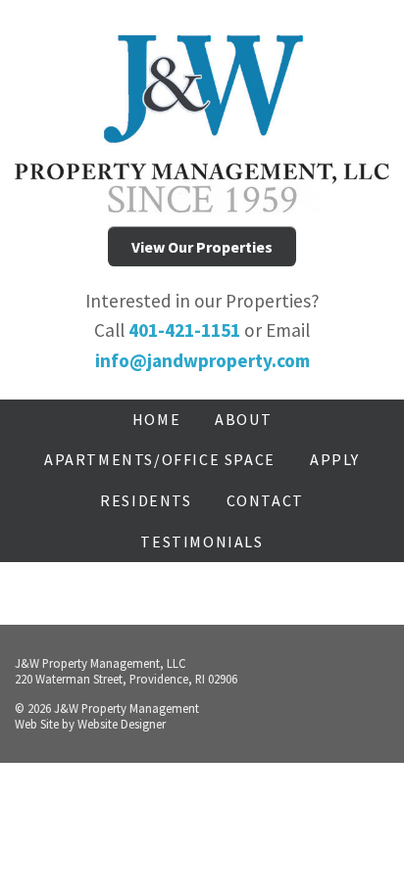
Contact (265, 500)
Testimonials (201, 541)
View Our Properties (202, 247)
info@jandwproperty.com (202, 360)
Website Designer (121, 723)
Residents (145, 500)
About (243, 419)
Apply (335, 459)
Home (156, 419)
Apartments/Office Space (160, 459)
